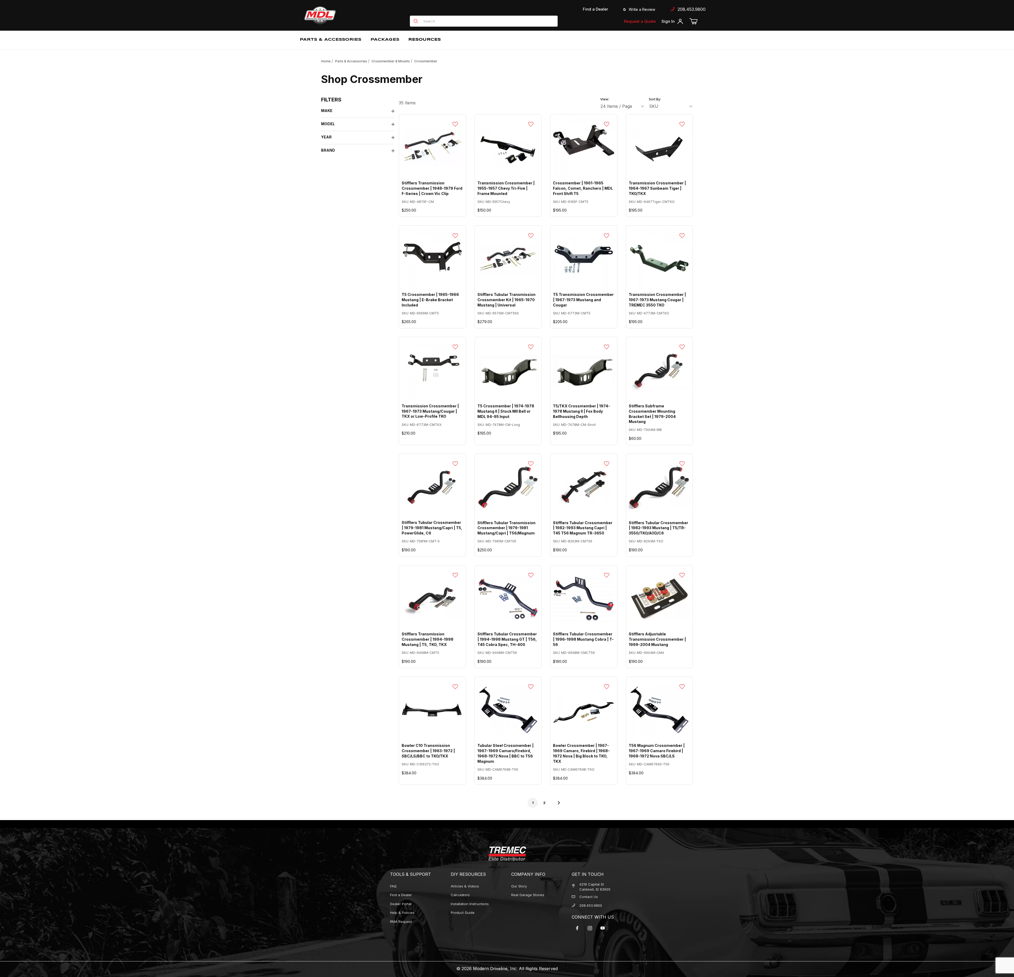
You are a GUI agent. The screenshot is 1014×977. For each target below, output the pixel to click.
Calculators (460, 895)
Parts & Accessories (351, 61)
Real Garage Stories (527, 895)
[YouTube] (602, 928)
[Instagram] (589, 928)
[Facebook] (577, 928)
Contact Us (588, 897)
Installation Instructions (470, 904)
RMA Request (401, 921)
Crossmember (425, 61)
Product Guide (463, 912)
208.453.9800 (690, 9)
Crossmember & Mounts (391, 61)
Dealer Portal (400, 904)
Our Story (519, 886)
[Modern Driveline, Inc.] (343, 15)
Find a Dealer (595, 9)
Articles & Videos (465, 886)
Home (326, 61)
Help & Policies (402, 912)
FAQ (393, 886)
